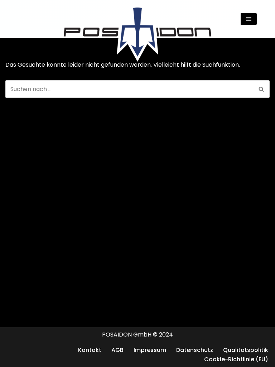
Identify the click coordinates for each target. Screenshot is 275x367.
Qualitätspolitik (245, 350)
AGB (117, 350)
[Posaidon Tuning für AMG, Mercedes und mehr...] (137, 19)
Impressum (150, 350)
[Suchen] (263, 19)
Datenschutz (194, 350)
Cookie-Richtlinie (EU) (236, 359)
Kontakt (89, 350)
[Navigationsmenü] (248, 19)
